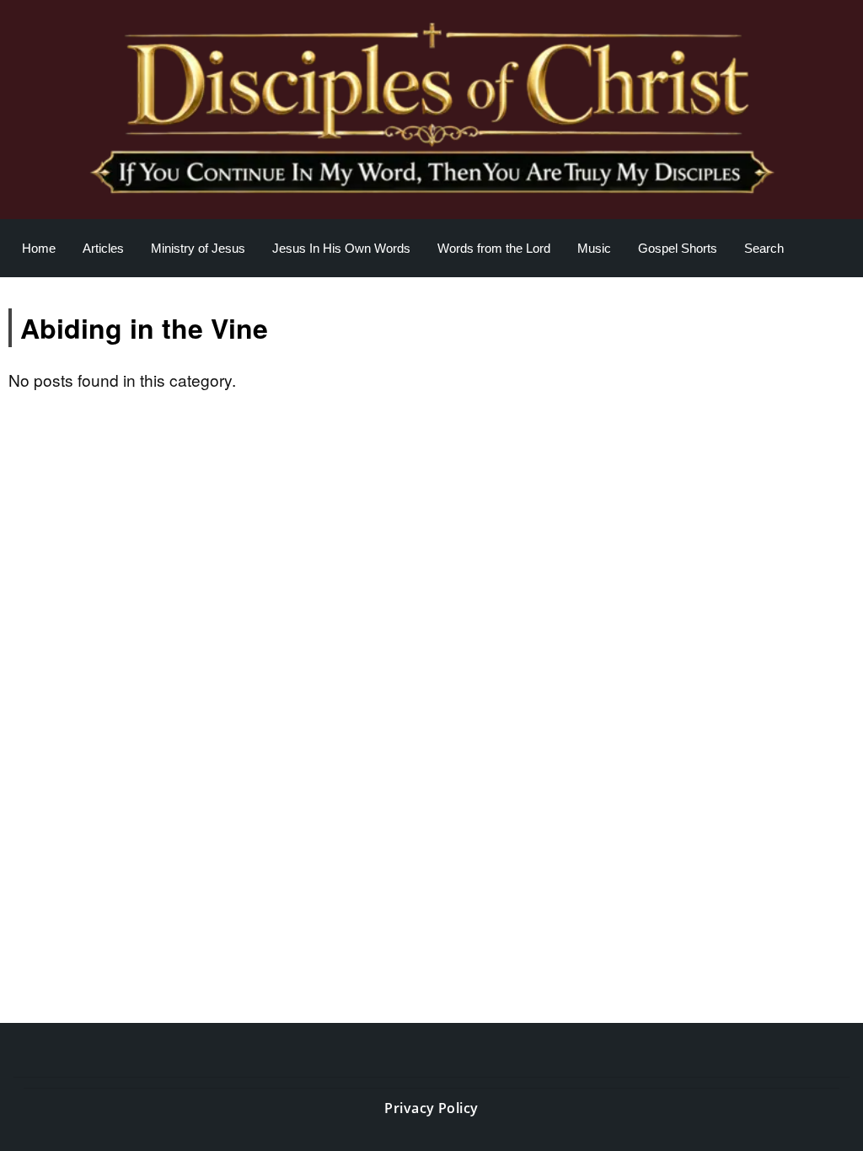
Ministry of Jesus (198, 248)
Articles (103, 248)
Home (39, 248)
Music (594, 248)
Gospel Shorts (677, 248)
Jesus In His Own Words (341, 248)
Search (764, 248)
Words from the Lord (493, 248)
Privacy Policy (431, 1108)
